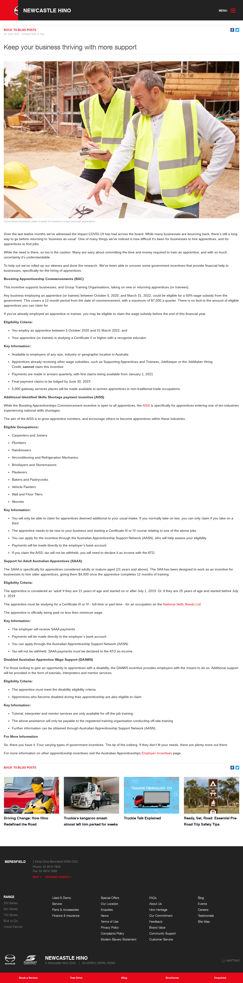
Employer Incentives (157, 753)
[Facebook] (232, 30)
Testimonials (206, 915)
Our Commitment (161, 915)
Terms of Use (109, 921)
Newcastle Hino (47, 10)
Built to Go (11, 921)
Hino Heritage (158, 910)
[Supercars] (30, 960)
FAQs (152, 898)
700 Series (11, 915)
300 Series (11, 903)
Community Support (162, 933)
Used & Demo (61, 898)
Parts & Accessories (65, 910)
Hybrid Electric (13, 927)
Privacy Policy (110, 927)
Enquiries (107, 910)
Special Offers (110, 898)
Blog (201, 898)
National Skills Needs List (182, 604)
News (104, 915)
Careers (203, 910)
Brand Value (157, 927)
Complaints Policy (112, 933)
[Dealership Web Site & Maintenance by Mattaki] (230, 960)
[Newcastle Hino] (9, 10)
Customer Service (161, 939)
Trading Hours (57, 877)
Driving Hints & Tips (33, 34)
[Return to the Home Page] (11, 960)
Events (202, 904)
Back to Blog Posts (20, 30)
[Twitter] (237, 30)
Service (57, 904)
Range (9, 897)
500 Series (11, 909)
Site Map (204, 921)
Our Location (109, 904)
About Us (155, 904)
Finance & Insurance (65, 915)
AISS (146, 405)
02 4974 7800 (52, 867)
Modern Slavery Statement (118, 939)
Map (36, 877)
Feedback (156, 921)
